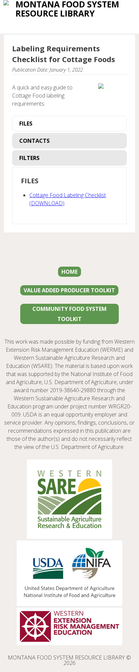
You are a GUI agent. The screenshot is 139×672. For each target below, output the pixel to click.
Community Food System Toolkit (69, 314)
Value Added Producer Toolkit (69, 290)
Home (69, 271)
